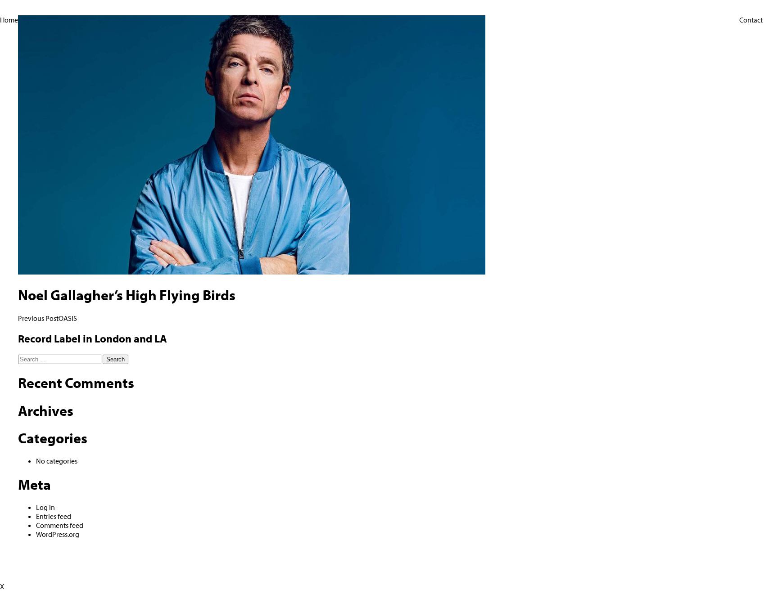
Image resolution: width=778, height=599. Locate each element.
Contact (751, 19)
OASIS (47, 318)
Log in (45, 507)
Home (9, 19)
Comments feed (59, 525)
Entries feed (53, 516)
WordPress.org (57, 534)
